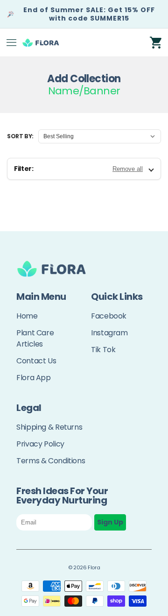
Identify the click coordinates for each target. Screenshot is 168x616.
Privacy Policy (40, 444)
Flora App (33, 377)
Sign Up (110, 522)
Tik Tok (103, 349)
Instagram (109, 332)
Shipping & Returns (49, 427)
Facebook (108, 316)
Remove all (127, 168)
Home (27, 316)
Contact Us (36, 360)
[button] (11, 42)
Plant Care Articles (35, 338)
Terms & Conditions (50, 460)
